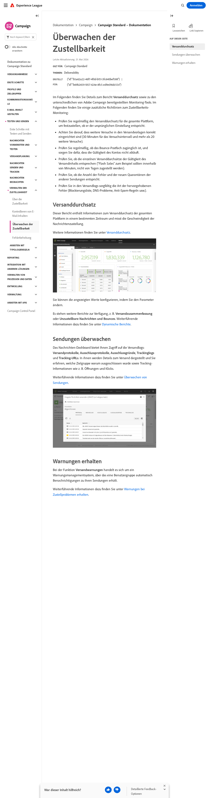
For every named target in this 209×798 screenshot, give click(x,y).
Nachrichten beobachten (17, 179)
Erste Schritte (15, 82)
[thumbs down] (117, 790)
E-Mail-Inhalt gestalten (15, 112)
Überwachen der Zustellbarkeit (23, 226)
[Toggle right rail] (171, 16)
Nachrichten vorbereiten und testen (19, 145)
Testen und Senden (18, 121)
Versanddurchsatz (118, 232)
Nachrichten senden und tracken (17, 167)
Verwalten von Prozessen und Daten (19, 277)
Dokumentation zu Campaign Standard (19, 64)
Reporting (13, 257)
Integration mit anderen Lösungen (18, 266)
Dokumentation (63, 25)
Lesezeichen (179, 30)
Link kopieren (196, 30)
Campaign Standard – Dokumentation (124, 25)
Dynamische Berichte (116, 324)
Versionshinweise (17, 74)
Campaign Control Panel (21, 311)
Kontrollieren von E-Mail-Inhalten (23, 214)
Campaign (86, 25)
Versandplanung (20, 156)
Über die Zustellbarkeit (20, 201)
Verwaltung (14, 294)
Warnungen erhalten (183, 63)
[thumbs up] (108, 790)
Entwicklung (14, 286)
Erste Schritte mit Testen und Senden (20, 131)
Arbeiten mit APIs (17, 302)
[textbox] (20, 37)
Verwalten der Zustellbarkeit (18, 190)
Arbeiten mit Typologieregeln (20, 247)
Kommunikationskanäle (20, 101)
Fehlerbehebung (21, 237)
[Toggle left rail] (37, 16)
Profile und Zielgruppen (14, 91)
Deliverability (71, 72)
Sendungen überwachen (186, 54)
